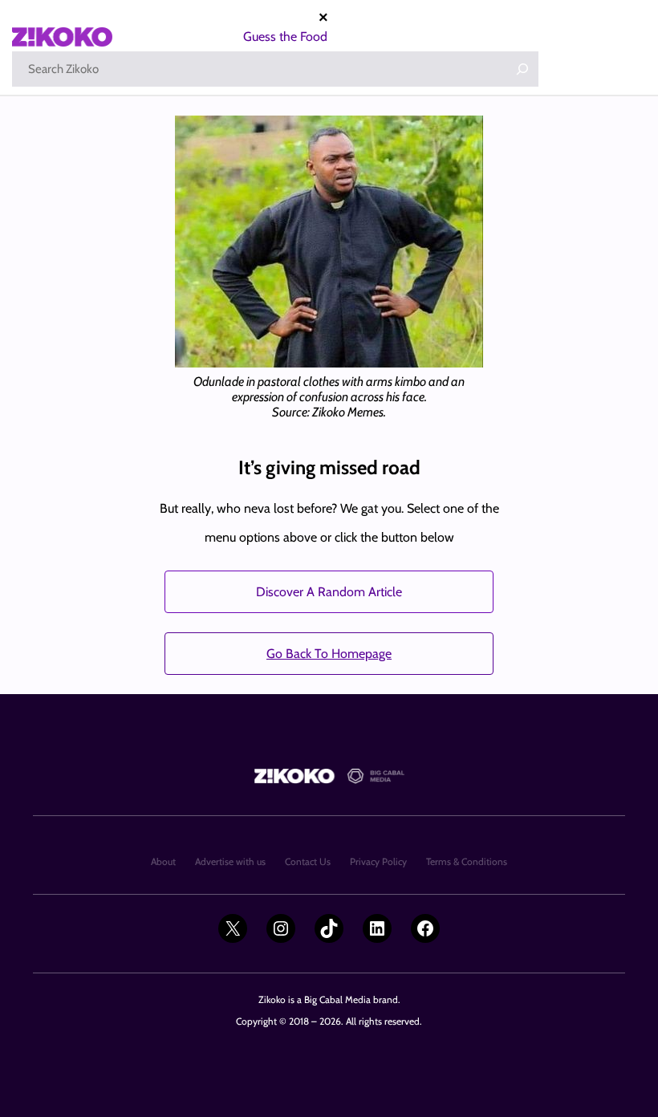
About (163, 861)
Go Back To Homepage (329, 653)
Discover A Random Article (329, 591)
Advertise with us (230, 861)
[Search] (522, 69)
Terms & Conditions (466, 861)
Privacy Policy (378, 861)
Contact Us (308, 861)
